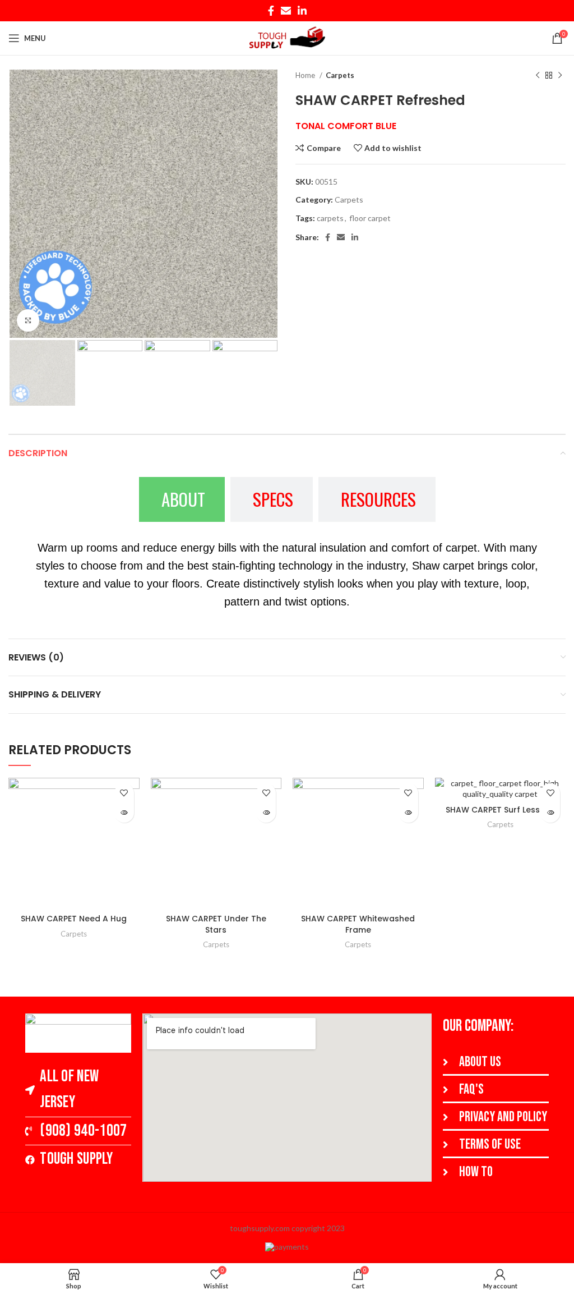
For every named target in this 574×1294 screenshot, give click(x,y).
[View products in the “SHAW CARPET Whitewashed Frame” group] (408, 813)
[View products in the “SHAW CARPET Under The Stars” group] (266, 813)
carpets (330, 218)
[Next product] (560, 75)
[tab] (182, 499)
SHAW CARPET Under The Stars (216, 924)
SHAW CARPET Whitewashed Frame (358, 924)
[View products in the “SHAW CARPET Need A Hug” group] (124, 813)
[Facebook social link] (271, 10)
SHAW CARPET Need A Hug (74, 918)
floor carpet (370, 218)
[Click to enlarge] (28, 320)
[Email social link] (285, 10)
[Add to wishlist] (124, 793)
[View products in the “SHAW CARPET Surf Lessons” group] (550, 813)
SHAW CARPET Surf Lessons (500, 809)
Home (306, 75)
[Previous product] (537, 75)
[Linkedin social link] (302, 10)
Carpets (340, 75)
